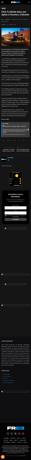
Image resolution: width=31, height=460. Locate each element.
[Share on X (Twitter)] (10, 24)
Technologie (22, 440)
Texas (19, 140)
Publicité (5, 378)
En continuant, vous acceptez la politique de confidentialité (16, 216)
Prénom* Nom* (15, 205)
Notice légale (6, 374)
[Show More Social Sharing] (15, 24)
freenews (8, 19)
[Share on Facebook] (7, 24)
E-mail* (15, 210)
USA (23, 140)
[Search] (29, 2)
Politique (12, 438)
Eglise (3, 140)
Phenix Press (23, 455)
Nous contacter (7, 376)
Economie (6, 438)
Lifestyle (19, 442)
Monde (3, 8)
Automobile (7, 442)
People (25, 442)
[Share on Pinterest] (12, 24)
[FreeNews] (15, 2)
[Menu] (2, 2)
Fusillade (9, 140)
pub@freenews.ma (8, 382)
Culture (6, 440)
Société (24, 438)
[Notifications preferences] (3, 457)
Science (14, 442)
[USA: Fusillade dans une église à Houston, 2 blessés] (15, 37)
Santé (16, 440)
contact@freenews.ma (9, 380)
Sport (18, 438)
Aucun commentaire (24, 19)
